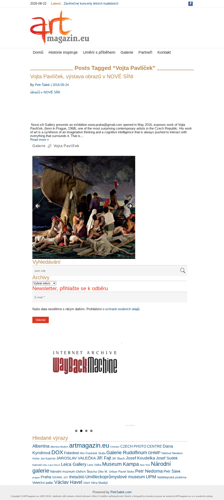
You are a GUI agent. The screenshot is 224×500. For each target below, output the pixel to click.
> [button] (129, 206)
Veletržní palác (42, 482)
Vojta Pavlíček (66, 146)
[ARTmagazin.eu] (59, 27)
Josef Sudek (167, 458)
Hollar (36, 458)
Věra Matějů (99, 482)
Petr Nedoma (149, 470)
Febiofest (71, 453)
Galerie (127, 52)
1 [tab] (76, 431)
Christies (114, 446)
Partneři (145, 52)
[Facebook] (191, 3)
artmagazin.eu (89, 445)
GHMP (154, 452)
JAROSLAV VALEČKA (76, 458)
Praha (46, 477)
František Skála (95, 453)
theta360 (76, 477)
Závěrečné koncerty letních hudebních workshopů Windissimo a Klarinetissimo (92, 5)
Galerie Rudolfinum (126, 452)
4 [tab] (91, 431)
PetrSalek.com (121, 492)
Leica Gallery (73, 464)
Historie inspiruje (63, 52)
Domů (38, 52)
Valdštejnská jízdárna (171, 477)
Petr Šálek (42, 85)
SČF (65, 477)
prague (36, 477)
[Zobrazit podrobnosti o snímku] (83, 207)
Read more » (39, 139)
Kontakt (164, 52)
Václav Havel (68, 482)
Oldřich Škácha (86, 471)
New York (145, 465)
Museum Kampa (120, 464)
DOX (57, 452)
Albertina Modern (59, 446)
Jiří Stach (118, 458)
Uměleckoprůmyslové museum (115, 476)
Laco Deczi (54, 465)
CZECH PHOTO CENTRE (141, 446)
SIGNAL (57, 477)
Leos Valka (94, 464)
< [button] (38, 206)
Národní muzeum (62, 471)
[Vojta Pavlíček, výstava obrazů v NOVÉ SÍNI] (112, 106)
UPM (151, 476)
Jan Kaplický (48, 458)
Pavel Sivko (126, 471)
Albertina (40, 446)
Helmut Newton (172, 453)
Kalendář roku (39, 465)
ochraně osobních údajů (122, 309)
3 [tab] (86, 431)
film (82, 453)
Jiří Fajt (104, 458)
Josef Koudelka (140, 458)
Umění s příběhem (99, 52)
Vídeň (86, 482)
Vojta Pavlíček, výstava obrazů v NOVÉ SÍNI (81, 76)
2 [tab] (81, 431)
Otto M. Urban (107, 471)
